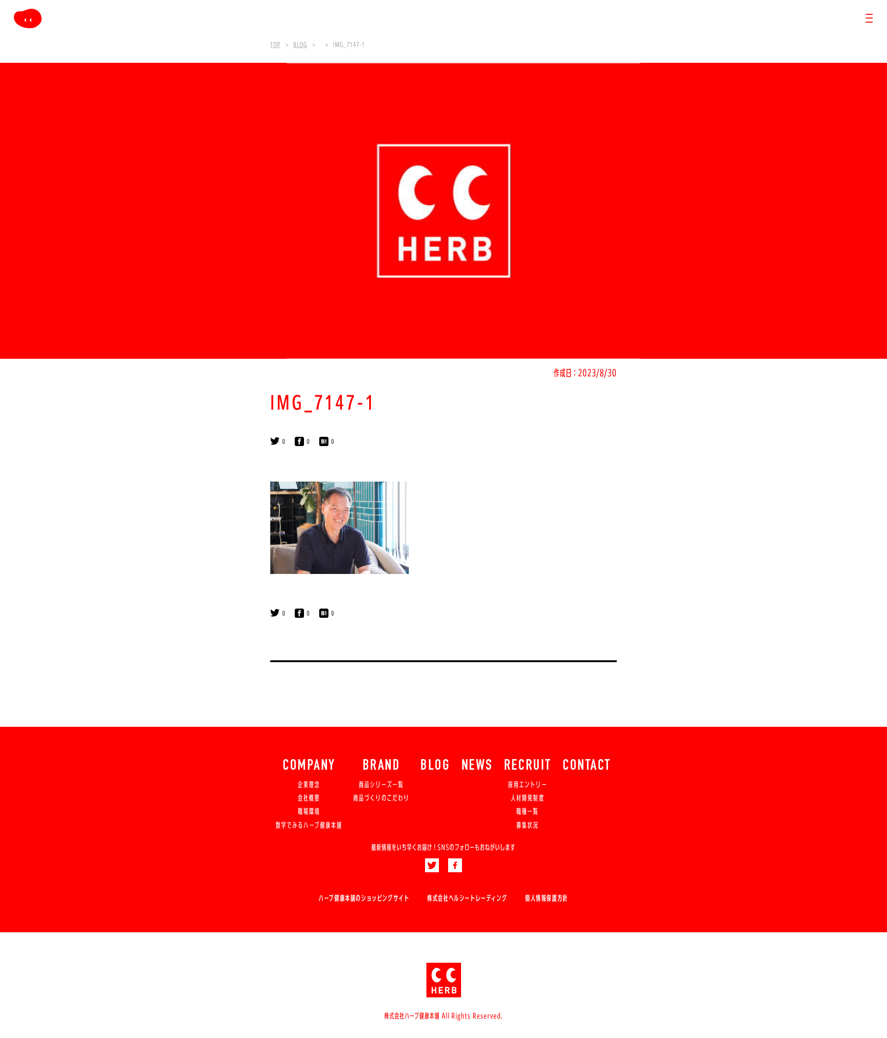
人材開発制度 (527, 798)
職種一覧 (527, 811)
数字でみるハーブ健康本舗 (309, 825)
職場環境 (309, 811)
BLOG (435, 766)
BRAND (382, 766)
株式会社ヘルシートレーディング (467, 898)
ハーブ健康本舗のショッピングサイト (364, 898)
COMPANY (309, 766)
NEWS (477, 766)
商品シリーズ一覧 (381, 784)
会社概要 (309, 798)
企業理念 (309, 784)
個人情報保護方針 (546, 898)
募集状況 (527, 825)
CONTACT (587, 766)
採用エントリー (527, 784)
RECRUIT (528, 766)
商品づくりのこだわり (381, 798)
